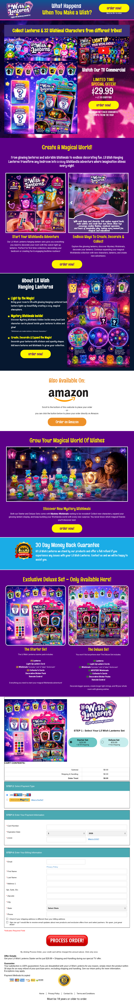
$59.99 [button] (114, 742)
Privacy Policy (52, 867)
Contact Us (68, 994)
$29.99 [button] (82, 742)
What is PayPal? (37, 800)
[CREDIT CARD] (66, 795)
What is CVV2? (93, 839)
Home (41, 994)
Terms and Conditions (86, 994)
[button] (114, 8)
